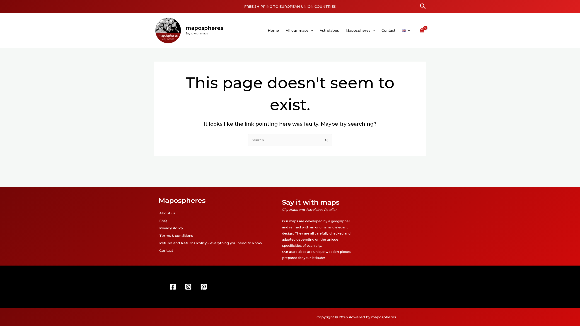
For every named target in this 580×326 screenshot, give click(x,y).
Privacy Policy (171, 228)
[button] (423, 6)
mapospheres (204, 28)
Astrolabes (329, 30)
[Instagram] (188, 286)
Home (273, 30)
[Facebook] (173, 286)
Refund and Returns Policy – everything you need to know (210, 243)
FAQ (163, 220)
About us (167, 213)
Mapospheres (358, 30)
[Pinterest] (203, 286)
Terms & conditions (176, 235)
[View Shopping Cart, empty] (422, 30)
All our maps (297, 30)
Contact (388, 30)
